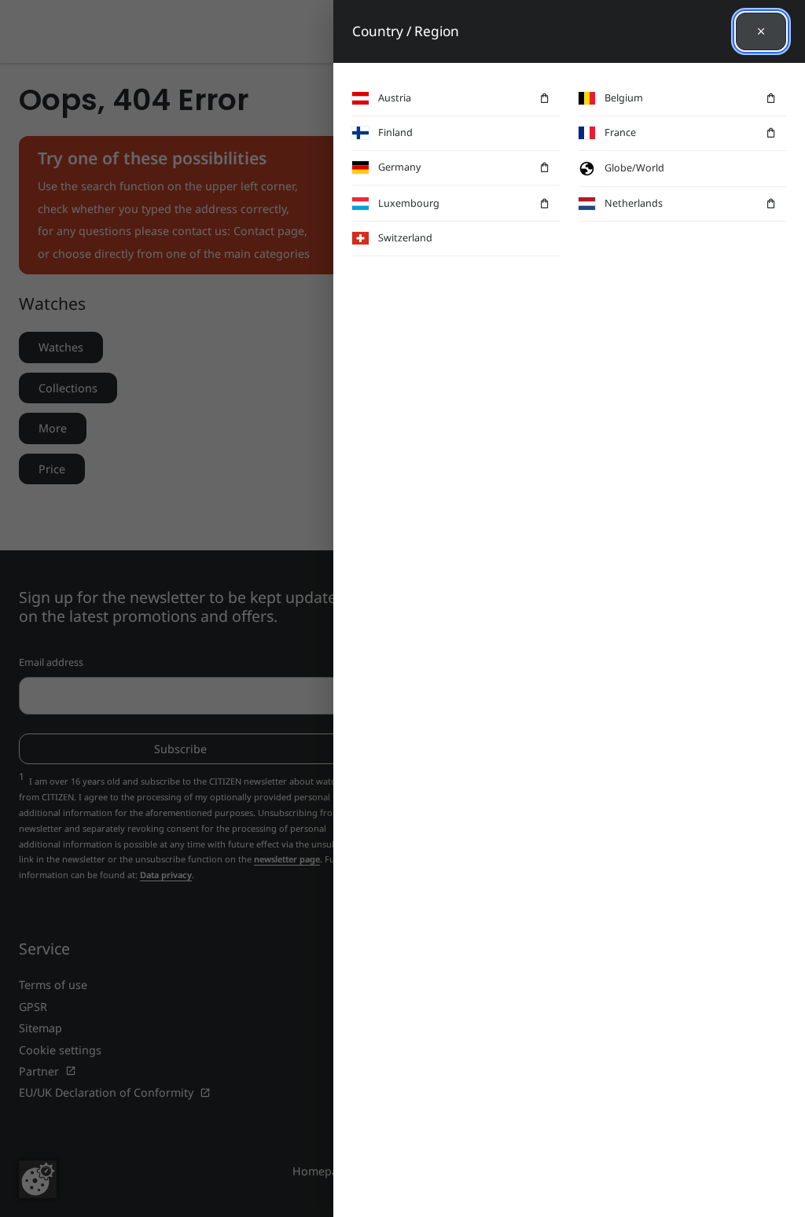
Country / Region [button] (405, 31)
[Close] (761, 31)
